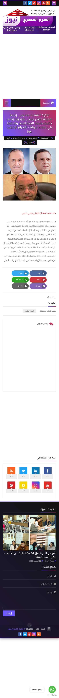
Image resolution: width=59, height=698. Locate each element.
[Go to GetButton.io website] (52, 695)
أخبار (8, 138)
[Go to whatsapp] (52, 689)
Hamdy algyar (49, 561)
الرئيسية (46, 103)
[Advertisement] (29, 66)
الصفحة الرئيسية (20, 138)
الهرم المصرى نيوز (15, 628)
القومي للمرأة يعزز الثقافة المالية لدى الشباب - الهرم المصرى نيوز (30, 555)
